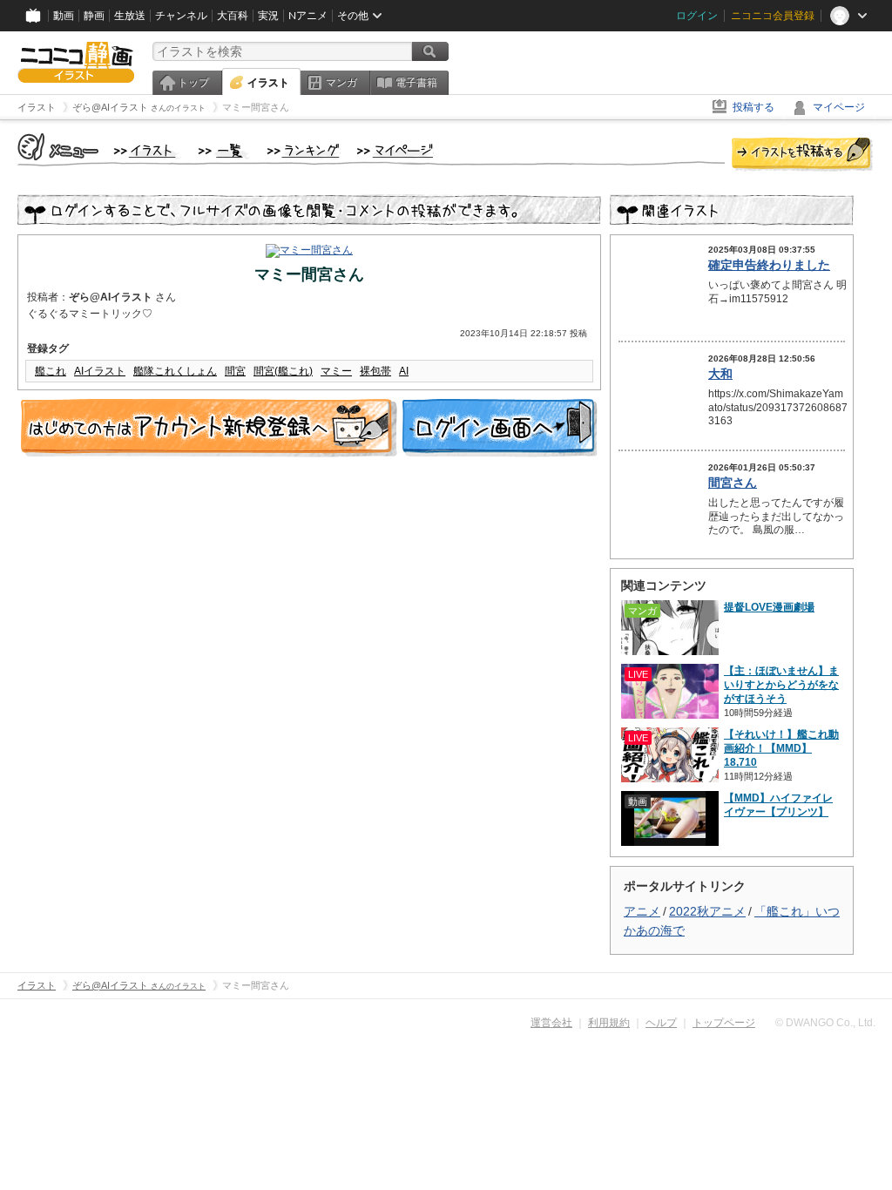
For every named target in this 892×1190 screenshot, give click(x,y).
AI (404, 371)
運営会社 (551, 1023)
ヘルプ (661, 1023)
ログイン (697, 15)
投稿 (802, 155)
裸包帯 (375, 371)
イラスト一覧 (224, 151)
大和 (720, 374)
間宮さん (732, 483)
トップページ (724, 1023)
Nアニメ (308, 15)
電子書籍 (416, 83)
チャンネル (181, 15)
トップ (193, 83)
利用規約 (609, 1023)
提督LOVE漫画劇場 (769, 607)
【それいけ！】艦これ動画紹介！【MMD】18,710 (781, 748)
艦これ (50, 371)
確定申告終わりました (769, 265)
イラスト (268, 83)
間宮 (235, 371)
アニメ (642, 911)
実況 (268, 15)
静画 (94, 15)
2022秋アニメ (707, 911)
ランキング (304, 151)
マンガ (341, 83)
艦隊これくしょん (175, 371)
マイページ (839, 107)
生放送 (129, 15)
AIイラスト (99, 371)
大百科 (232, 15)
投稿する (753, 107)
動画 (63, 15)
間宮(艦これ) (283, 371)
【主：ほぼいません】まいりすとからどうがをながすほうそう (781, 685)
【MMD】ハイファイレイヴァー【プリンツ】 (778, 805)
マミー (336, 371)
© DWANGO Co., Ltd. (825, 1023)
